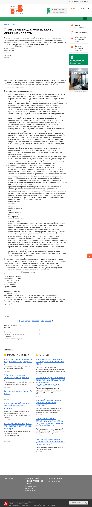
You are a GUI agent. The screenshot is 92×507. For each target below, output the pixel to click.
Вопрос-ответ (75, 63)
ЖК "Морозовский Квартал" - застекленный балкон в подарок (18, 405)
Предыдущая (24, 321)
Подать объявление (79, 26)
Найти (86, 503)
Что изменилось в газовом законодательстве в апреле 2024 (50, 361)
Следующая (46, 321)
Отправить (8, 350)
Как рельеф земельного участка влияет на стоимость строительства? (50, 441)
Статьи (13, 24)
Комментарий (9, 337)
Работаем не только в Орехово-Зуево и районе (16, 376)
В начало (35, 321)
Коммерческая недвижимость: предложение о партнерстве (19, 360)
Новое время (17, 10)
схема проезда (30, 490)
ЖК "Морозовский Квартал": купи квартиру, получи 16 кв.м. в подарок (19, 426)
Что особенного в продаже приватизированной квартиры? (49, 402)
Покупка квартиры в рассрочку (79, 48)
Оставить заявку (58, 13)
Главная (6, 24)
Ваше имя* (8, 327)
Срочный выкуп (81, 32)
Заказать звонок (58, 9)
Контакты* (7, 332)
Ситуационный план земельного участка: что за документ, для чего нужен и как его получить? (49, 422)
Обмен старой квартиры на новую (80, 39)
